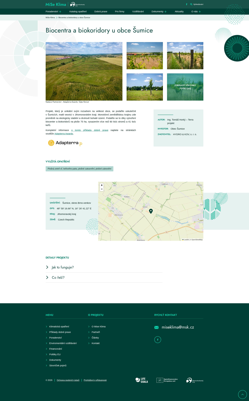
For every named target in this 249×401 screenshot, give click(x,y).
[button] (150, 211)
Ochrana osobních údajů (68, 380)
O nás (194, 11)
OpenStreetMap (197, 239)
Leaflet (186, 239)
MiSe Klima (50, 17)
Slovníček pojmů (57, 365)
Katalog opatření (78, 11)
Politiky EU (55, 354)
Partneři (96, 332)
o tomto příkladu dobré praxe (89, 130)
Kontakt (96, 343)
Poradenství (52, 11)
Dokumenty (157, 11)
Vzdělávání (138, 11)
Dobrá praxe (100, 11)
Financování (55, 349)
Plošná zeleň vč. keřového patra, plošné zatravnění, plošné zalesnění (79, 169)
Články (95, 337)
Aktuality (179, 11)
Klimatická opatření (59, 326)
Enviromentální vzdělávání (63, 343)
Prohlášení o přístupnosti (95, 380)
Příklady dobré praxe (60, 332)
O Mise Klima (99, 326)
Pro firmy (119, 11)
